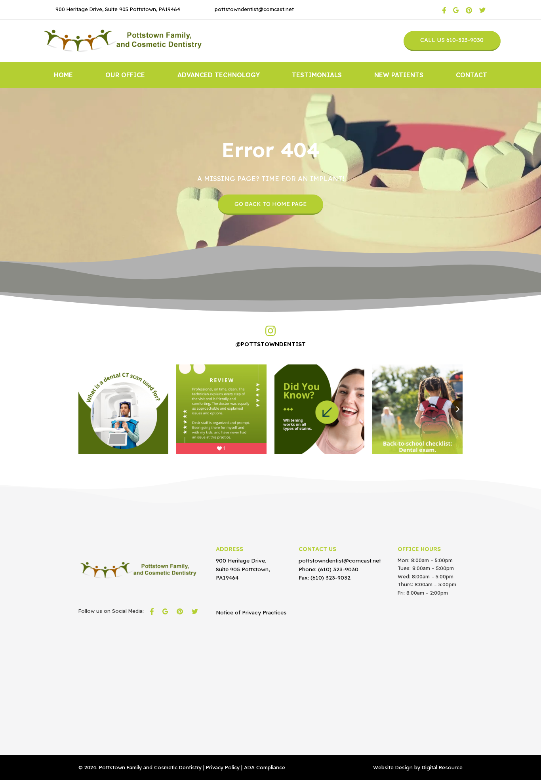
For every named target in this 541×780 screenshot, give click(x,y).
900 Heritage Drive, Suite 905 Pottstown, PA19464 (117, 9)
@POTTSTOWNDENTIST (270, 344)
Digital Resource (442, 767)
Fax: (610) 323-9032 (325, 577)
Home (63, 75)
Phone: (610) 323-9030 (328, 569)
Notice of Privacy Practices (251, 612)
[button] (125, 75)
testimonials (317, 75)
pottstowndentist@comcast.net (254, 9)
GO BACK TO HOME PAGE (270, 204)
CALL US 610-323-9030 (452, 40)
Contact (471, 75)
